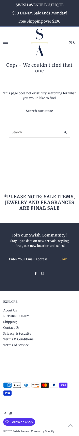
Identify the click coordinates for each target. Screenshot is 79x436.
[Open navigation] (16, 42)
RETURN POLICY (16, 316)
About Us (10, 310)
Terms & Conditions (18, 339)
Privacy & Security (17, 333)
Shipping (10, 322)
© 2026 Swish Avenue (16, 431)
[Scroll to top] (70, 425)
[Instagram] (42, 274)
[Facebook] (35, 274)
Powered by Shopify (42, 431)
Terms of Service (16, 345)
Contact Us (11, 328)
